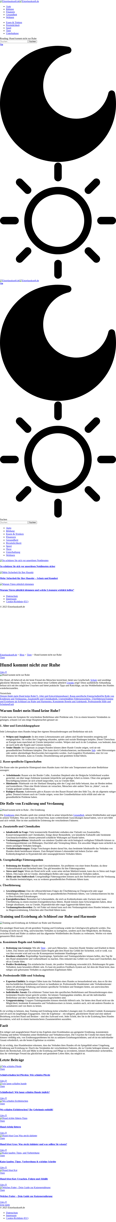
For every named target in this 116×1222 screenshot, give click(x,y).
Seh (93, 750)
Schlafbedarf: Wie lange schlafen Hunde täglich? (25, 1092)
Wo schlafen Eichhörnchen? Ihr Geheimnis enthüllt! (26, 1109)
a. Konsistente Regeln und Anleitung (67, 701)
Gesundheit (78, 815)
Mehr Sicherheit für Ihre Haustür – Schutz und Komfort (29, 578)
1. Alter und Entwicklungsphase (52, 696)
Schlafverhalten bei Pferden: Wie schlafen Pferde (25, 1075)
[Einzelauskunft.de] (19, 1)
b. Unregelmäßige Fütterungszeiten (73, 698)
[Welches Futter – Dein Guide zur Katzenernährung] (25, 1187)
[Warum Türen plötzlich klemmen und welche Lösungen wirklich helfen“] (17, 584)
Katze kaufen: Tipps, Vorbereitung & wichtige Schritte (28, 1161)
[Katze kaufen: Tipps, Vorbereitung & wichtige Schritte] (19, 1153)
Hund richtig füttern (10, 1127)
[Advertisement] (58, 631)
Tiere (2, 657)
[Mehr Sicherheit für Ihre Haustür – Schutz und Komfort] (17, 572)
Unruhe (70, 682)
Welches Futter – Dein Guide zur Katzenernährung (26, 1196)
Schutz (93, 680)
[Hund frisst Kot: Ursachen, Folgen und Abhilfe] (8, 1170)
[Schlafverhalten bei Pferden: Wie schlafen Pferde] (10, 1066)
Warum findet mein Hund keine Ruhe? (18, 696)
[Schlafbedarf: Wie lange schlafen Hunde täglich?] (13, 1083)
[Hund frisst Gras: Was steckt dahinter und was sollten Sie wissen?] (18, 1135)
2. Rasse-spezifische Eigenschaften (84, 696)
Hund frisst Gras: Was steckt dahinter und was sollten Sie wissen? (33, 1144)
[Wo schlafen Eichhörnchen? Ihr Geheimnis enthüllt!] (14, 1101)
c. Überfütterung (97, 698)
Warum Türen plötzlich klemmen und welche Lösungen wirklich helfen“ (37, 590)
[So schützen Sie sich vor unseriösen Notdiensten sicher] (24, 560)
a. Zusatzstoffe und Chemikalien (40, 698)
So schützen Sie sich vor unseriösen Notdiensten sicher (27, 566)
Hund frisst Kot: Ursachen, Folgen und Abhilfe (24, 1179)
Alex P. (3, 672)
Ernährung (9, 815)
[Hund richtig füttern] (13, 1118)
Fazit (11, 704)
